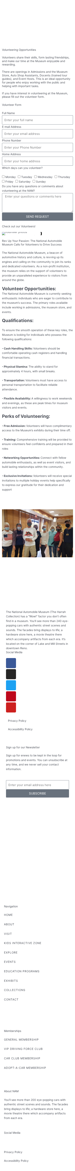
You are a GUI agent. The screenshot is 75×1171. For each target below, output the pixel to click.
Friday (9, 181)
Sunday (41, 181)
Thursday (64, 177)
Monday (10, 177)
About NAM (11, 1091)
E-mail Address (11, 126)
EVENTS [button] (10, 961)
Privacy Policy (17, 720)
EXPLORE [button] (11, 952)
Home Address (11, 154)
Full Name (8, 113)
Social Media (14, 652)
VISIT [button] (8, 933)
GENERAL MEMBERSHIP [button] (21, 1039)
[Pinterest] (11, 696)
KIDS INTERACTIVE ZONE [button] (22, 943)
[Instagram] (11, 674)
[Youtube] (11, 707)
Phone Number (11, 140)
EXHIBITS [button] (11, 980)
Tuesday (26, 177)
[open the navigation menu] (7, 37)
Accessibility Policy (20, 729)
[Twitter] (11, 685)
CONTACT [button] (11, 999)
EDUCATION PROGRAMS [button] (22, 971)
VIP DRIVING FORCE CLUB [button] (23, 1048)
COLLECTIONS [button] (14, 990)
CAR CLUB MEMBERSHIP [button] (22, 1058)
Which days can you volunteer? (22, 168)
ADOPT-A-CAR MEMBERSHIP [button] (25, 1067)
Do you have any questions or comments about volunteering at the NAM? (32, 188)
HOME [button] (8, 914)
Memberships (12, 1031)
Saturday (25, 181)
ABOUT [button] (9, 924)
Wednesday (45, 177)
